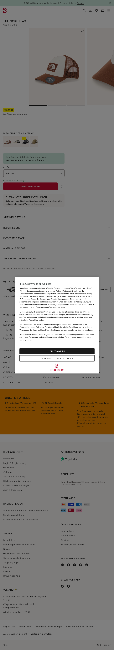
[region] (57, 325)
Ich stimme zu (57, 351)
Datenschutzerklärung (85, 337)
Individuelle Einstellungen (57, 358)
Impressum (27, 340)
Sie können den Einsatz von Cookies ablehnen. (72, 330)
